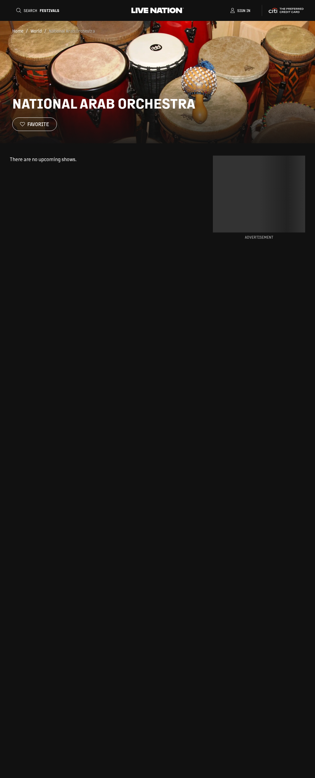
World (36, 31)
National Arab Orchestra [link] (72, 31)
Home (17, 31)
